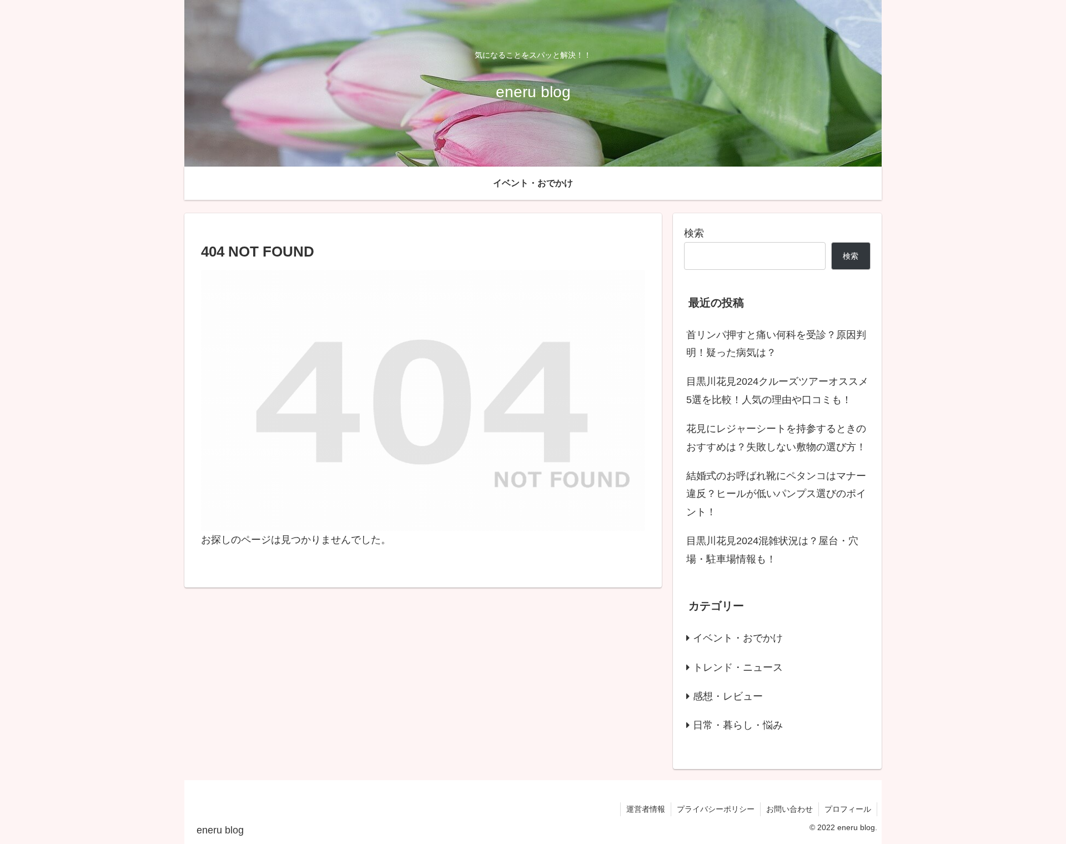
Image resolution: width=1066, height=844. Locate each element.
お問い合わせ (789, 809)
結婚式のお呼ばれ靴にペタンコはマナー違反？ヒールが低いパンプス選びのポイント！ (776, 494)
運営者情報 (645, 809)
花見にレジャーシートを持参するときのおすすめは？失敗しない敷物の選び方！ (776, 437)
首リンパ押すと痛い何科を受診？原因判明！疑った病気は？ (776, 343)
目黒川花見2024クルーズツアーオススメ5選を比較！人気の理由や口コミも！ (777, 390)
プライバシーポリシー (716, 809)
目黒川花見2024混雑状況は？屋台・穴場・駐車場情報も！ (772, 549)
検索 (694, 233)
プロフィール (847, 809)
